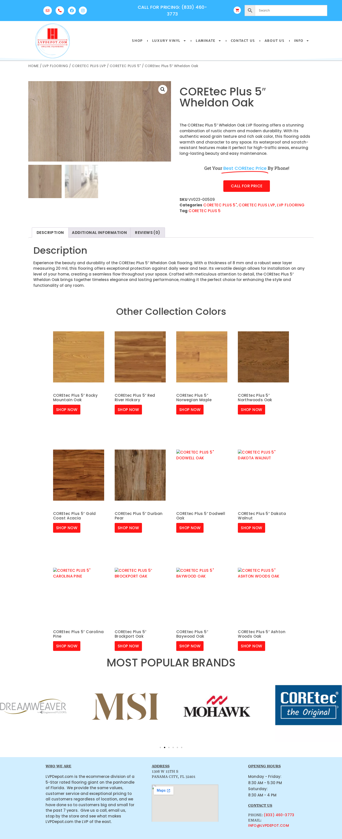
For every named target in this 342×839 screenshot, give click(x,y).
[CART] (237, 10)
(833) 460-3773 (279, 814)
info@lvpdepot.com (268, 825)
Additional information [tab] (99, 232)
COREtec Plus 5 (205, 210)
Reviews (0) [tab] (147, 232)
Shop (137, 41)
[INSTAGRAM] (83, 11)
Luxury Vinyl (166, 41)
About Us (275, 41)
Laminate (206, 41)
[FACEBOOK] (72, 11)
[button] (162, 89)
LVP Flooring (55, 66)
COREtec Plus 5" (125, 66)
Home (33, 66)
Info (298, 41)
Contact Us (243, 41)
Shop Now (66, 409)
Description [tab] (50, 232)
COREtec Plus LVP (89, 66)
